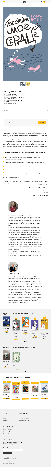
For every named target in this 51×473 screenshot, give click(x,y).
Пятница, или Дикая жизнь (25, 329)
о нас (4, 416)
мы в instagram (8, 429)
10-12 (17, 100)
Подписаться (7, 452)
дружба (8, 105)
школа (11, 105)
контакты (5, 420)
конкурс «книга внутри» (24, 418)
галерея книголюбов (24, 420)
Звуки (14, 396)
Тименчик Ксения (20, 97)
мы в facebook (8, 431)
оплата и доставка (7, 418)
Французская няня (15, 364)
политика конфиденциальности (10, 461)
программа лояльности (24, 416)
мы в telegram (8, 433)
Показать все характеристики (10, 103)
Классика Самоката (12, 98)
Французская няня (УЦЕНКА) (6, 362)
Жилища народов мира (34, 394)
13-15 (20, 100)
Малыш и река (6, 328)
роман (8, 101)
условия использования (8, 463)
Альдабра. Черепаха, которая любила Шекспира (44, 332)
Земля (23, 395)
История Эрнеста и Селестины (15, 333)
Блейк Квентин (14, 95)
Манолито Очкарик (33, 332)
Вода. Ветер (43, 394)
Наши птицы (5, 394)
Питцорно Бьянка (12, 94)
